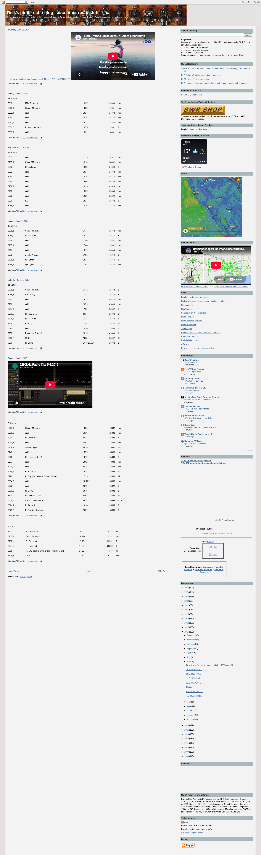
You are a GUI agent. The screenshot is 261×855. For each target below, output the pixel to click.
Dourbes (199, 569)
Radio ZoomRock (188, 325)
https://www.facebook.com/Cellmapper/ (231, 286)
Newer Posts (13, 571)
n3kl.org (210, 542)
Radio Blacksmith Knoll (191, 321)
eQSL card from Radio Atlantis (196, 409)
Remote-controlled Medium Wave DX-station (200, 332)
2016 (186, 632)
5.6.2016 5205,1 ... (194, 691)
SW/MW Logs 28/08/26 (193, 381)
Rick (186, 822)
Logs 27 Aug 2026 (191, 390)
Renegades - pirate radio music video (197, 348)
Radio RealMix (187, 317)
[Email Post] (40, 83)
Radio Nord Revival (189, 336)
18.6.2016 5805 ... (194, 674)
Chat (241, 55)
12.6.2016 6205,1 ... (195, 678)
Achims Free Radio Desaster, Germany (202, 397)
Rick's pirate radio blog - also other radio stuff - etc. (58, 12)
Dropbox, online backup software (195, 297)
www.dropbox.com (198, 129)
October (190, 644)
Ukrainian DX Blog (193, 441)
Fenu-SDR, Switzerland (191, 95)
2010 (186, 747)
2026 (186, 588)
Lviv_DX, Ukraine (192, 406)
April (189, 706)
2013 (186, 734)
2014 (186, 730)
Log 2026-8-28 (190, 362)
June (189, 662)
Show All (249, 450)
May (189, 702)
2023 (186, 601)
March (190, 711)
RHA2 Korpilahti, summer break (195, 79)
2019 (186, 618)
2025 (186, 592)
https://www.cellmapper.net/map (195, 286)
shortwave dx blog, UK (195, 388)
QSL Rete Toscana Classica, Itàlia (198, 418)
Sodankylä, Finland (212, 567)
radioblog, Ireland (192, 378)
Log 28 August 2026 (192, 372)
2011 (186, 743)
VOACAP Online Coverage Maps (196, 460)
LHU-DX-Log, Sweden (194, 369)
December (191, 635)
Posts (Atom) (26, 577)
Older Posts (163, 571)
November (191, 640)
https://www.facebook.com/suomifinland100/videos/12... (210, 665)
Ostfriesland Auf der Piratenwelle (197, 400)
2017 (186, 627)
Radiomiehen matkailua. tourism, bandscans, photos (204, 301)
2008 (186, 756)
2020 (186, 614)
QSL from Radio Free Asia (195, 444)
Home (88, 571)
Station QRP (186, 328)
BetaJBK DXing (191, 360)
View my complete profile (192, 833)
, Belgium (207, 569)
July (189, 657)
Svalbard (188, 569)
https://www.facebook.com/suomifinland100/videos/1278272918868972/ (39, 79)
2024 (186, 596)
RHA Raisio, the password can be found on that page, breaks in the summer (214, 83)
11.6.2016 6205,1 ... (195, 683)
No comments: (32, 83)
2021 (186, 610)
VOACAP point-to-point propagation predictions (203, 463)
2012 (186, 739)
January (190, 719)
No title (189, 687)
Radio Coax (189, 425)
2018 (186, 623)
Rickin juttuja (187, 305)
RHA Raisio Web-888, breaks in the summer (200, 75)
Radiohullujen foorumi (190, 340)
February (191, 715)
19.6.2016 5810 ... (194, 669)
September (192, 648)
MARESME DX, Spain (194, 416)
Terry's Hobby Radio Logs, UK (198, 434)
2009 (186, 752)
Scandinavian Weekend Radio (194, 313)
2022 (186, 605)
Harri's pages (187, 309)
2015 (186, 725)
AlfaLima (185, 344)
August (190, 653)
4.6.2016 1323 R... (194, 696)
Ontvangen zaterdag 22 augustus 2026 (200, 427)
